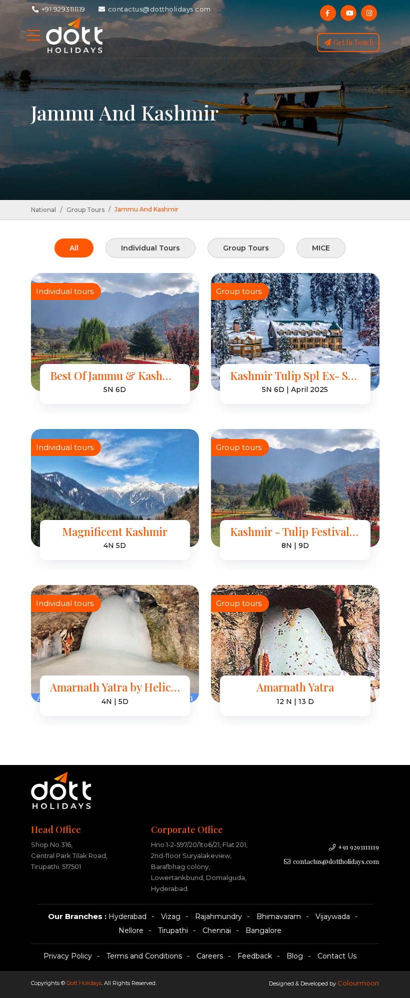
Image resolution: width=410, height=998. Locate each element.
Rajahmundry (218, 916)
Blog (294, 956)
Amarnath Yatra (295, 687)
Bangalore (264, 930)
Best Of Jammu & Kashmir (115, 375)
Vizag (170, 916)
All (74, 248)
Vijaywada (333, 916)
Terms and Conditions (144, 956)
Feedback (255, 956)
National (43, 210)
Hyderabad (127, 916)
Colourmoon (358, 983)
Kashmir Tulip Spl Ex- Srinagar (295, 375)
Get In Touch (353, 42)
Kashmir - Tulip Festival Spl (295, 531)
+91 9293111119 (63, 9)
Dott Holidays (84, 983)
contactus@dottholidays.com (158, 9)
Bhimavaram (278, 916)
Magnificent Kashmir (115, 531)
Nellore (131, 930)
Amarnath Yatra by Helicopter (115, 687)
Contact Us (337, 956)
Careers (209, 956)
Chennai (216, 930)
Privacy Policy (68, 956)
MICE (321, 248)
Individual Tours (150, 248)
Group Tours (85, 210)
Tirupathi (173, 930)
